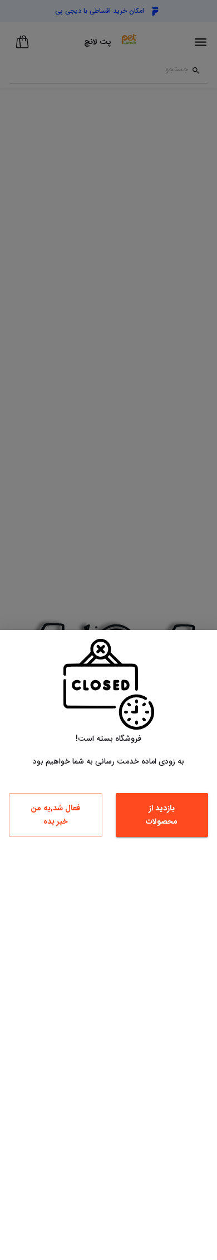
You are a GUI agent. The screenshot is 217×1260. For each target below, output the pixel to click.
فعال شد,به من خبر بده (55, 815)
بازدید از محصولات (161, 815)
